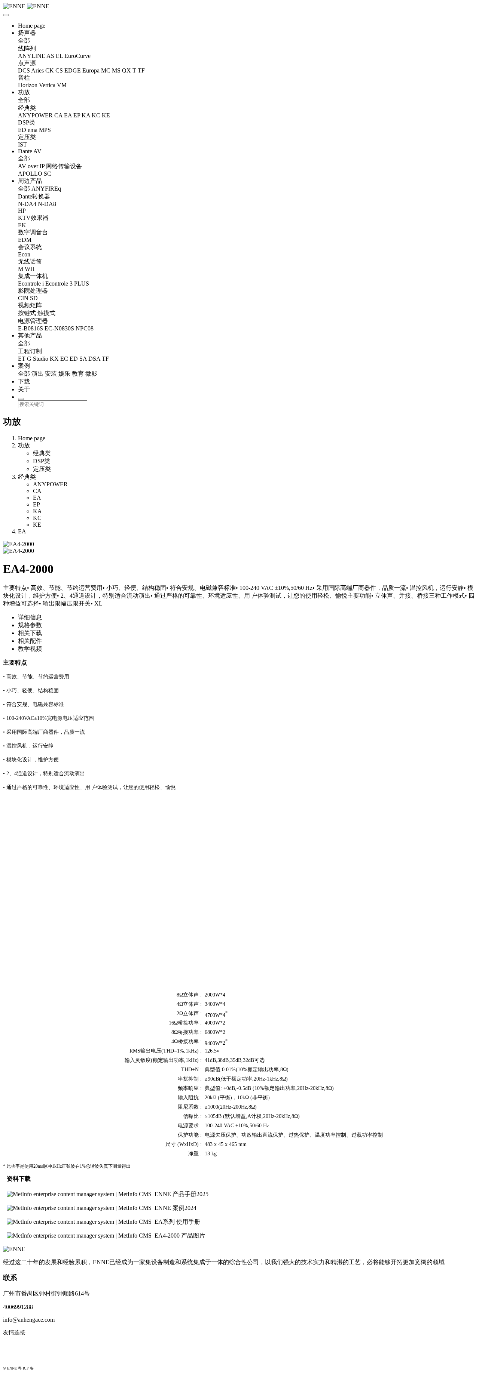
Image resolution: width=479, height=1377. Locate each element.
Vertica (47, 85)
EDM (24, 240)
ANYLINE (31, 56)
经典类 (27, 108)
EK (22, 225)
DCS (24, 70)
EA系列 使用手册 (177, 1222)
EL (59, 56)
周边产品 (30, 181)
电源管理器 (33, 321)
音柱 (24, 77)
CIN (23, 298)
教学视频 (30, 649)
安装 (51, 373)
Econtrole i (31, 283)
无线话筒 (30, 261)
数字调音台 (33, 232)
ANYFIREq (46, 188)
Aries (37, 70)
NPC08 (85, 328)
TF (141, 70)
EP (76, 115)
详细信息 (30, 617)
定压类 (27, 137)
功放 (24, 92)
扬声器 (27, 33)
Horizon (27, 85)
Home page (31, 25)
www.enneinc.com (24, 1345)
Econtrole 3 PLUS (67, 283)
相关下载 (30, 633)
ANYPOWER (35, 115)
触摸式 (46, 313)
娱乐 (64, 373)
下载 (24, 381)
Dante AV (30, 151)
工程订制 (30, 351)
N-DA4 (27, 204)
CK (49, 70)
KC (96, 115)
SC (47, 173)
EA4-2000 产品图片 (180, 1235)
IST (22, 144)
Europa (91, 70)
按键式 (27, 313)
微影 (91, 373)
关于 (24, 389)
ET (21, 358)
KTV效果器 (33, 218)
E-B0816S (30, 328)
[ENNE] (239, 6)
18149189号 (44, 1368)
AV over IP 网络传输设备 (50, 166)
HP (22, 210)
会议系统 (30, 247)
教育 (78, 373)
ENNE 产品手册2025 (181, 1194)
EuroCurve (77, 56)
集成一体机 (33, 276)
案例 (24, 366)
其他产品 (30, 335)
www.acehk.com (22, 1357)
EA (68, 115)
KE (106, 115)
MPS (45, 130)
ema (32, 130)
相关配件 (30, 641)
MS (116, 70)
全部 (24, 40)
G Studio (37, 358)
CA (58, 115)
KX (54, 358)
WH (30, 269)
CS (59, 70)
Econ (24, 254)
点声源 (27, 63)
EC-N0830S (59, 328)
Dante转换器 (34, 196)
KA (86, 115)
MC (105, 70)
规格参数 (30, 625)
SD (34, 298)
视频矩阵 (30, 305)
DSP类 (26, 122)
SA (83, 358)
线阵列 (27, 48)
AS (50, 56)
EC (64, 358)
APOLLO (30, 173)
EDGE (72, 70)
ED (22, 130)
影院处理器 (33, 290)
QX (126, 70)
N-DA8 (47, 204)
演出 (37, 373)
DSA (94, 358)
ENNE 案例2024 (175, 1208)
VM (62, 85)
